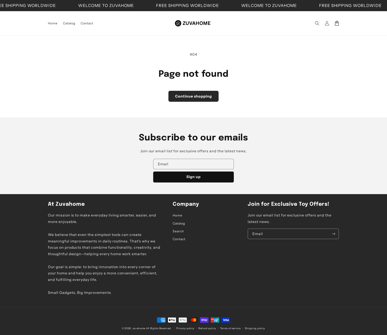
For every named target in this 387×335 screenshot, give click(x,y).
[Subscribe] (334, 234)
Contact (179, 239)
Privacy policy (185, 328)
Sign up (193, 176)
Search (178, 231)
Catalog (179, 223)
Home (177, 215)
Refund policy (207, 328)
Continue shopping (193, 96)
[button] (317, 23)
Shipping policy (255, 328)
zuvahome (139, 328)
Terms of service (230, 328)
